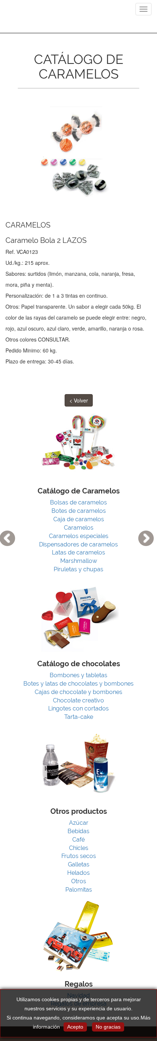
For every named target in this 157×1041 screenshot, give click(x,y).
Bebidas (78, 831)
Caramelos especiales (78, 536)
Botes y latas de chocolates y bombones (78, 683)
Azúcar (78, 822)
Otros (78, 881)
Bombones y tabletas (78, 675)
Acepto (75, 1027)
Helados (78, 872)
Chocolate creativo (78, 700)
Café (78, 839)
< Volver (78, 400)
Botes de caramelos (78, 510)
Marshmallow (78, 560)
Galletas (78, 864)
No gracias (108, 1027)
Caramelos (78, 527)
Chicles (78, 847)
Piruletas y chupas (78, 569)
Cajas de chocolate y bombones (78, 692)
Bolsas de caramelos (78, 502)
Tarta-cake (78, 716)
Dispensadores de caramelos (78, 544)
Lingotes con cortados (78, 708)
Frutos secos (78, 856)
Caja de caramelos (78, 519)
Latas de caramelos (78, 552)
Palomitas (78, 889)
